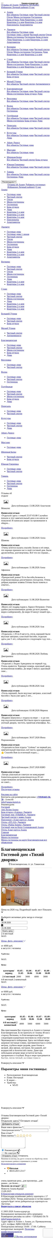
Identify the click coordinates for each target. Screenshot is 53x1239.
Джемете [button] (11, 29)
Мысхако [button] (11, 150)
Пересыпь (6, 406)
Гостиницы (36, 17)
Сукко (4, 289)
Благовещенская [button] (14, 89)
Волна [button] (10, 106)
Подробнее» (7, 528)
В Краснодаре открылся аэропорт (17, 1194)
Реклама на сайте (9, 794)
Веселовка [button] (12, 98)
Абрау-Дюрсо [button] (13, 142)
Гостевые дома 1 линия (18, 34)
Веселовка (6, 360)
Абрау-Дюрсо (7, 433)
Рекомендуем (8, 182)
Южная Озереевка (10, 464)
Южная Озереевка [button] (15, 164)
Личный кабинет (20, 7)
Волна (4, 372)
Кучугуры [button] (11, 133)
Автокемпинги (42, 84)
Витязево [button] (11, 47)
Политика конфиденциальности (17, 1230)
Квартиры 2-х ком (15, 22)
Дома (22, 20)
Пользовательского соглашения (13, 1164)
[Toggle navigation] (2, 3)
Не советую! (11, 1153)
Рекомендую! (11, 1150)
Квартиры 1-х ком (34, 20)
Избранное (6, 7)
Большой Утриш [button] (15, 71)
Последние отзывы (10, 789)
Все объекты (13, 14)
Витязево (5, 262)
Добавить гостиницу (29, 5)
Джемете (5, 227)
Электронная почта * (11, 1130)
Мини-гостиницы (22, 17)
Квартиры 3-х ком (33, 22)
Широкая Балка (8, 452)
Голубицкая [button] (12, 115)
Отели (10, 17)
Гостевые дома (27, 14)
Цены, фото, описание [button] (12, 941)
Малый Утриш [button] (14, 81)
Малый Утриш (8, 328)
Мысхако (5, 442)
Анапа (4, 189)
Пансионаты (13, 25)
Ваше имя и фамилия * (12, 1127)
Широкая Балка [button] (14, 157)
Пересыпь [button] (11, 125)
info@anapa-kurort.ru (10, 802)
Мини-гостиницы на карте (14, 840)
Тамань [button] (10, 172)
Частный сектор (42, 14)
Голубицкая (6, 386)
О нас (32, 7)
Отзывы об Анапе (10, 5)
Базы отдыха (13, 20)
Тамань (4, 476)
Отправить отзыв (9, 1156)
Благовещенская (9, 340)
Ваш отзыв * (7, 1133)
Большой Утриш (9, 313)
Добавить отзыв (10, 1124)
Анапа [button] (10, 12)
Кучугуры (6, 418)
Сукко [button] (10, 59)
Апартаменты (26, 25)
